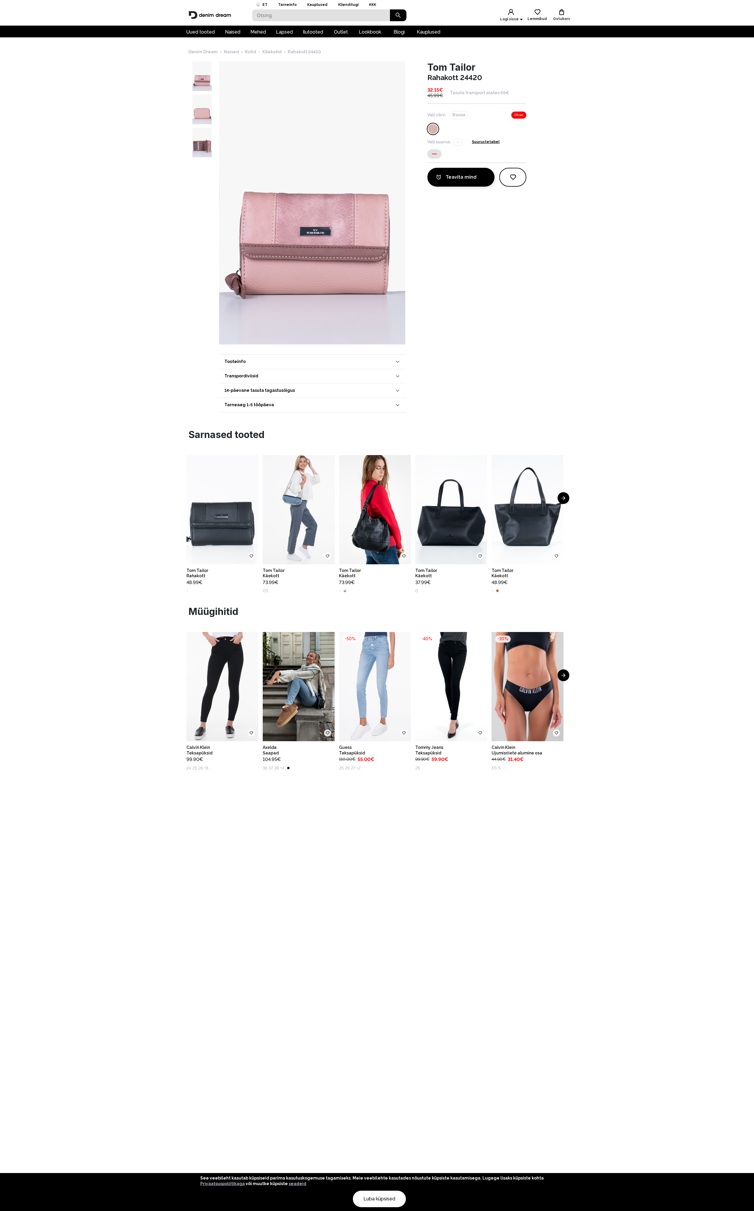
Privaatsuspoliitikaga (222, 1183)
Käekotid (272, 51)
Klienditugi (348, 5)
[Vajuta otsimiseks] (398, 15)
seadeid (297, 1183)
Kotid (250, 51)
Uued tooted (200, 32)
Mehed (258, 32)
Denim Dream (203, 51)
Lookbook (370, 32)
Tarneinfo (287, 5)
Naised (232, 32)
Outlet (341, 32)
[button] (313, 362)
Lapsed (284, 32)
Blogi (399, 32)
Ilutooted (313, 32)
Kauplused (317, 5)
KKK (372, 5)
